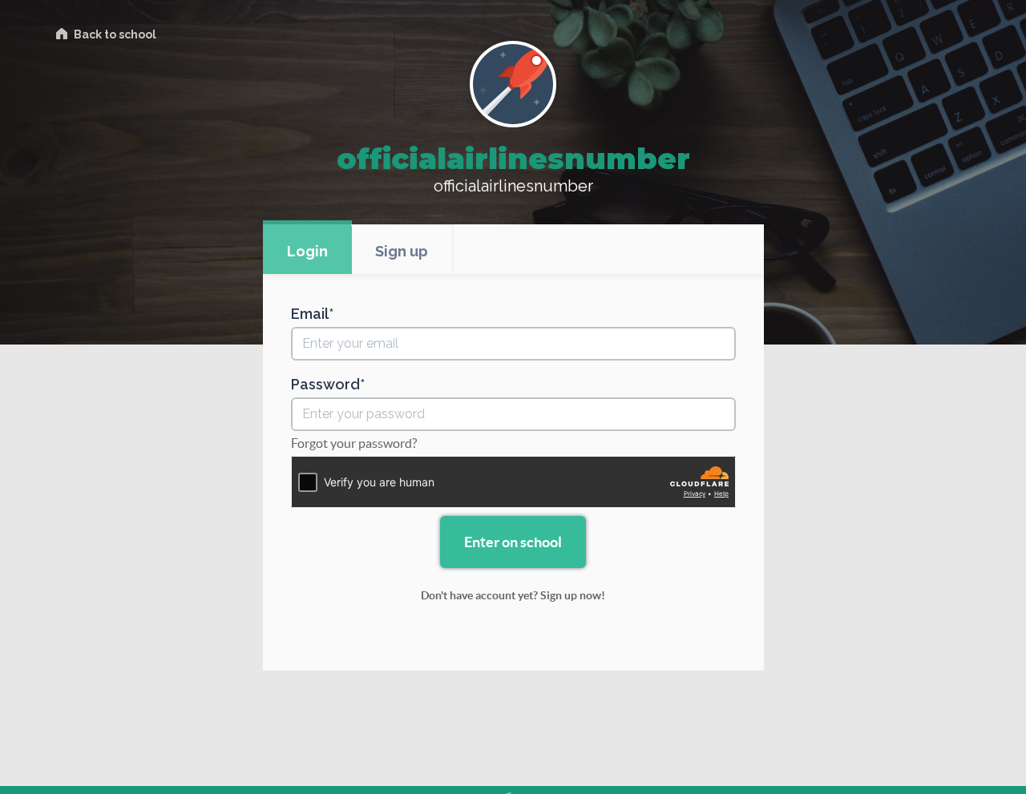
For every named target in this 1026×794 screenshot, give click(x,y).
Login (307, 251)
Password (325, 385)
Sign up (401, 251)
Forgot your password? (354, 443)
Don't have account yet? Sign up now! (513, 595)
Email (310, 314)
